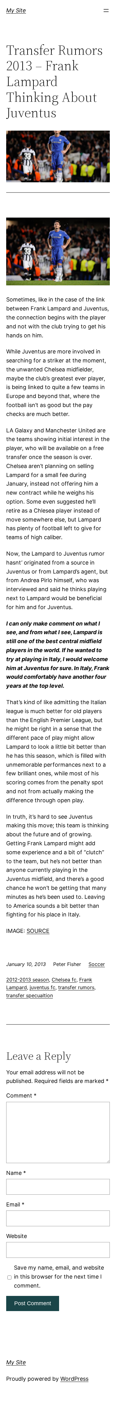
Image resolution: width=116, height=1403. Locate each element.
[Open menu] (106, 10)
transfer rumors (76, 987)
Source (38, 931)
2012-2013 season (27, 979)
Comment (21, 1095)
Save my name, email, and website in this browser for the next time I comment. (59, 1276)
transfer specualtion (29, 995)
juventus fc (42, 987)
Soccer (96, 964)
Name (16, 1173)
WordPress (74, 1378)
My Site (16, 10)
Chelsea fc (64, 979)
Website (16, 1236)
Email (15, 1204)
